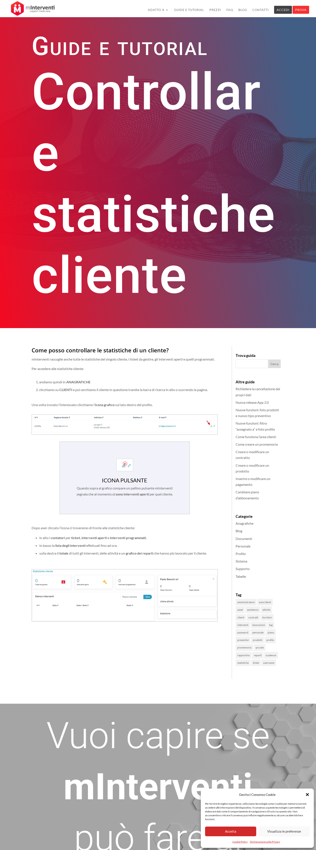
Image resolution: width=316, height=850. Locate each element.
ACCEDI (283, 10)
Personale (243, 546)
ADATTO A (156, 10)
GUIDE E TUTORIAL (189, 10)
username (268, 662)
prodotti (257, 640)
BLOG (242, 10)
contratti (253, 617)
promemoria (244, 647)
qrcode (260, 647)
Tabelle (241, 576)
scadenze (271, 655)
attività (266, 609)
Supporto (243, 569)
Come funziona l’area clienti (256, 437)
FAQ (229, 10)
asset (240, 609)
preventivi (243, 640)
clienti (240, 617)
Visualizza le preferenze (284, 831)
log (271, 625)
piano (271, 632)
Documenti (244, 539)
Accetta (230, 831)
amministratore (246, 602)
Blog (239, 531)
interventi (242, 625)
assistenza (252, 609)
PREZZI (215, 10)
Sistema (241, 561)
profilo (270, 640)
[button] (307, 794)
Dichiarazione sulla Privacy (265, 841)
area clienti (265, 602)
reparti (258, 655)
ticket (256, 662)
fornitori (267, 617)
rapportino (243, 655)
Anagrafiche (244, 523)
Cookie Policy (240, 841)
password (242, 632)
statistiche (243, 662)
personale (258, 632)
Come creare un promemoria (257, 444)
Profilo (241, 554)
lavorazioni (258, 625)
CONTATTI (260, 10)
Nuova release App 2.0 (252, 402)
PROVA (301, 10)
